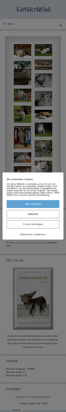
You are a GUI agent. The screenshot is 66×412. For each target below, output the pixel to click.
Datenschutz (26, 234)
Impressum (40, 234)
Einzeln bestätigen (33, 224)
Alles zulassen (33, 203)
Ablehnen (33, 214)
